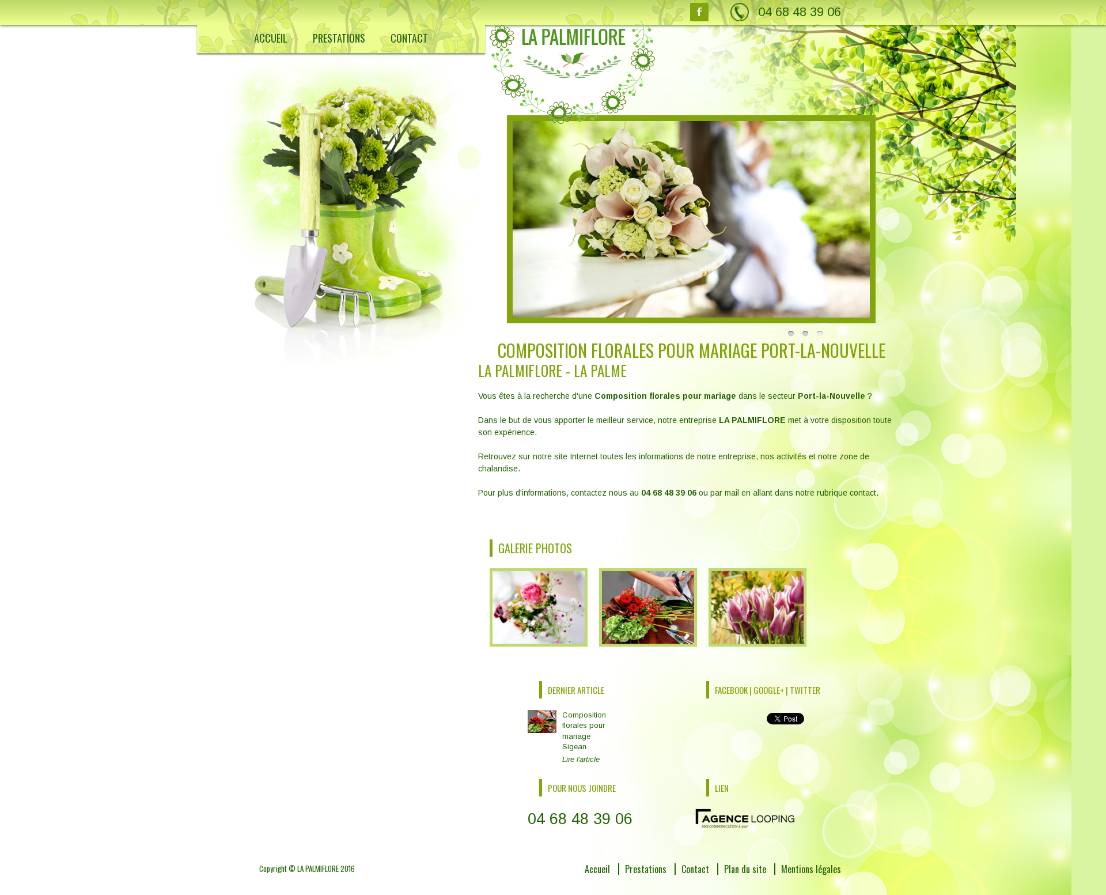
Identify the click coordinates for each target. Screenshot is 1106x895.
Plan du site (745, 869)
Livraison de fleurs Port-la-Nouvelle (328, 881)
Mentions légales (811, 869)
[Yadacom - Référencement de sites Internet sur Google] (745, 817)
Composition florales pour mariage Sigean (584, 737)
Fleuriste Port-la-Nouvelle (315, 881)
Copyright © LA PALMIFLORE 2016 (307, 868)
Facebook (699, 12)
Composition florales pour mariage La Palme (341, 881)
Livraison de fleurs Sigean (316, 881)
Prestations (339, 38)
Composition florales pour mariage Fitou (335, 881)
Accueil (270, 38)
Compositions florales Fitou (318, 881)
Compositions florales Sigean (320, 881)
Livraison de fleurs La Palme (320, 881)
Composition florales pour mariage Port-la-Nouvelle (349, 881)
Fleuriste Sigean (303, 881)
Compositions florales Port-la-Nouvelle (332, 881)
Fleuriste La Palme (307, 881)
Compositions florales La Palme (324, 881)
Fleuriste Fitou (301, 881)
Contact (409, 38)
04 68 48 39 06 (799, 12)
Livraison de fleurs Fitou (314, 881)
